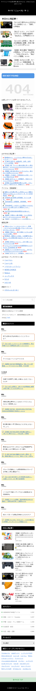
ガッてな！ (21, 661)
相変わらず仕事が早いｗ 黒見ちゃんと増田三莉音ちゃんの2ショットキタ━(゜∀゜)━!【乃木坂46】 (18, 193)
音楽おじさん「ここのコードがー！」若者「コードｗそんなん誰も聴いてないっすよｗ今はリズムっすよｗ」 (17, 228)
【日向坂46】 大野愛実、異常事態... (15, 201)
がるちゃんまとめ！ (11, 290)
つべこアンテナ (15, 666)
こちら (8, 317)
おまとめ (7, 282)
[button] (32, 300)
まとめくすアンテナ (6, 663)
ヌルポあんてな (27, 669)
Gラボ (6, 279)
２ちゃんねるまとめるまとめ (9, 661)
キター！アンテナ (26, 666)
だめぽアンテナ (15, 653)
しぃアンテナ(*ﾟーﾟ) (26, 653)
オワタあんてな (17, 669)
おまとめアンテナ (24, 663)
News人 (7, 273)
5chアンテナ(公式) (6, 669)
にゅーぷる (8, 263)
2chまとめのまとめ (6, 656)
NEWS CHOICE (10, 270)
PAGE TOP (18, 680)
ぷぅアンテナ (9, 276)
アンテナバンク (19, 658)
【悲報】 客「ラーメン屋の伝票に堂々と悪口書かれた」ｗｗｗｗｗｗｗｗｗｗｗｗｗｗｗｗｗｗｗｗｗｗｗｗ (18, 167)
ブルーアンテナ (5, 666)
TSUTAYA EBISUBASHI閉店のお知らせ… (17, 211)
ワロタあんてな (5, 653)
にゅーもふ (8, 260)
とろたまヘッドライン (12, 266)
